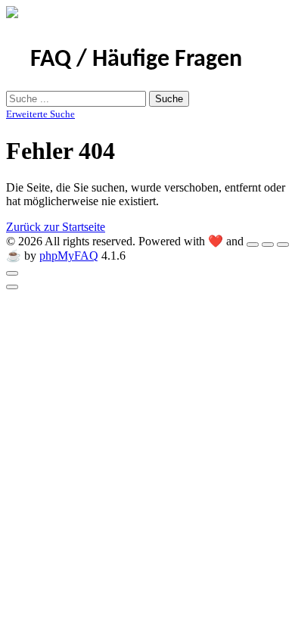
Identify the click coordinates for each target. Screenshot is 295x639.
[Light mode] (253, 244)
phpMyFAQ (68, 255)
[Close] (12, 273)
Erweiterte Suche (40, 114)
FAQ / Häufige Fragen (136, 60)
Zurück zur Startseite (55, 226)
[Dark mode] (268, 244)
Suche (169, 98)
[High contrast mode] (283, 244)
